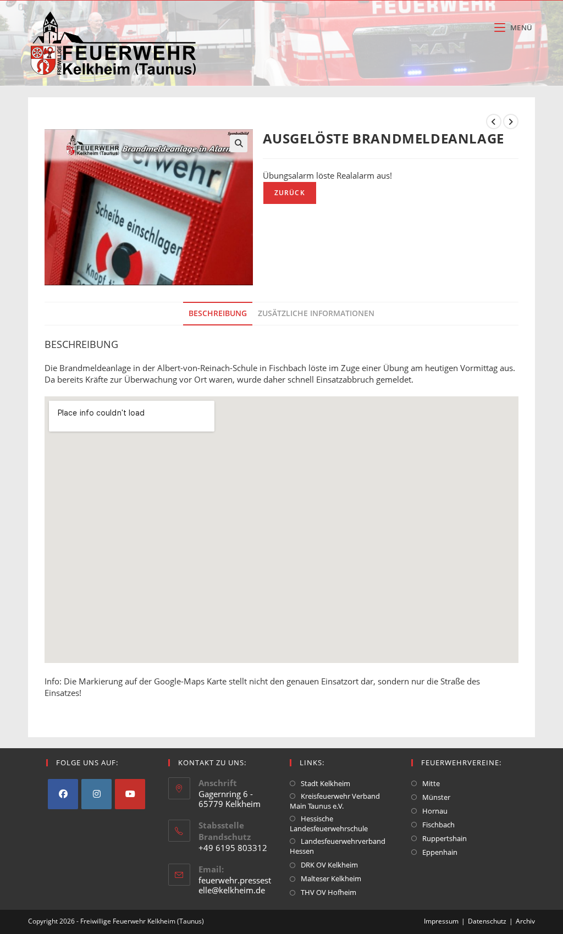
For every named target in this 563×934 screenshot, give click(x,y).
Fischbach (438, 825)
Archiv (525, 921)
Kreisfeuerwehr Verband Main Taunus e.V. (335, 801)
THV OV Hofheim (328, 892)
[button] (238, 143)
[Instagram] (96, 794)
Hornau (435, 811)
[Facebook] (63, 794)
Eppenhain (439, 852)
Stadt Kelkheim (325, 783)
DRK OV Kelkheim (329, 865)
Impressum (441, 921)
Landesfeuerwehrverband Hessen (337, 846)
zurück (289, 192)
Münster (436, 797)
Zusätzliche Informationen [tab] (316, 313)
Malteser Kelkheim (331, 878)
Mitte (431, 783)
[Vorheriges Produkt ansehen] (493, 121)
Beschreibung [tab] (218, 313)
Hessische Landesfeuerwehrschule (329, 823)
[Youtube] (130, 794)
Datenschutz (487, 921)
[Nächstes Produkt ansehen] (510, 121)
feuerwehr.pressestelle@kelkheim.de (234, 885)
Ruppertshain (444, 838)
